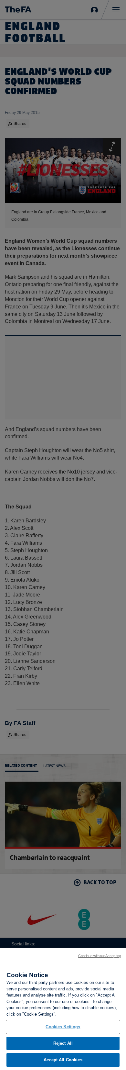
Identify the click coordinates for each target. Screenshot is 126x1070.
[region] (63, 1009)
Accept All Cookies (63, 1059)
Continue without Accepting (99, 956)
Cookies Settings (63, 1026)
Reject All (63, 1043)
